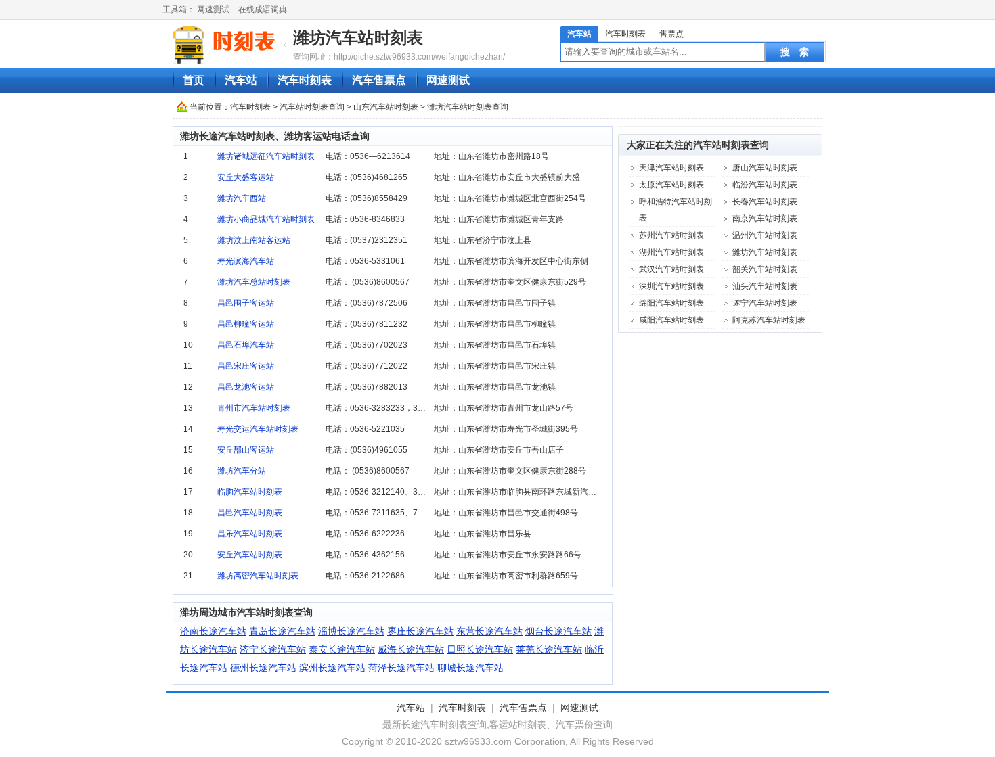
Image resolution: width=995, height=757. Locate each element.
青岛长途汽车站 (282, 631)
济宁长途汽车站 (273, 649)
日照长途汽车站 (480, 649)
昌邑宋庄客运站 (245, 366)
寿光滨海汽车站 (245, 261)
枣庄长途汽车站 (420, 631)
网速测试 (213, 9)
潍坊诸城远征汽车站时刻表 (266, 156)
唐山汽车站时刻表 (764, 168)
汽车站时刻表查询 (312, 107)
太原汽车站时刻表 (671, 184)
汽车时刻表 (625, 34)
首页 (193, 80)
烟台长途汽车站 (558, 631)
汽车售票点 (379, 80)
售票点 (671, 34)
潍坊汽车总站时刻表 (253, 282)
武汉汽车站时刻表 (671, 269)
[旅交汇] (226, 44)
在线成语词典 (262, 9)
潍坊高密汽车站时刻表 (257, 575)
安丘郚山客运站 (245, 450)
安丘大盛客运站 (245, 177)
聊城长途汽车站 (470, 667)
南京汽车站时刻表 (764, 218)
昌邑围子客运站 (245, 303)
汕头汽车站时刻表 (764, 286)
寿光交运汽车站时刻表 (257, 429)
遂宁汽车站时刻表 (764, 303)
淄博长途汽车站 (351, 631)
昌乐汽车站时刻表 (249, 533)
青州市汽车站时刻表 (253, 408)
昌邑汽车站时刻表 (249, 513)
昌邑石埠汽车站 (245, 345)
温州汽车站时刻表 (764, 235)
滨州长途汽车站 (332, 667)
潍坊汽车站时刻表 (358, 37)
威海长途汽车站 (411, 649)
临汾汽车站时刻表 (764, 184)
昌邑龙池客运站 (245, 387)
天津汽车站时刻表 (671, 168)
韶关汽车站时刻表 (764, 269)
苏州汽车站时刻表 (671, 235)
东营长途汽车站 (489, 631)
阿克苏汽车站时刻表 (768, 320)
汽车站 (579, 34)
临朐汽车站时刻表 (249, 492)
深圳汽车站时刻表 (671, 286)
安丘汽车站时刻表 (249, 554)
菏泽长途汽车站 (401, 667)
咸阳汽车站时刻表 (671, 320)
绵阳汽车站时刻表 (671, 303)
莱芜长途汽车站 (549, 649)
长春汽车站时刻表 (764, 201)
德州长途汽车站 (263, 667)
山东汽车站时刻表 (385, 107)
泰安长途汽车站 (342, 649)
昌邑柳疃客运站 (245, 324)
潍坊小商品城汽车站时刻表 (266, 219)
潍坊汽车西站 (241, 198)
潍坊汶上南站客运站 (253, 240)
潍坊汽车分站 (241, 471)
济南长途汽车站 (213, 631)
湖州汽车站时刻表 (671, 252)
